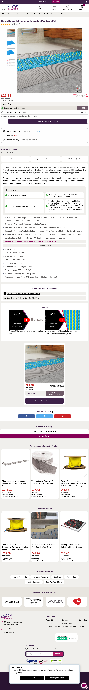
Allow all (31, 678)
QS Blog (49, 623)
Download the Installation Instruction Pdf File (23, 294)
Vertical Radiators (33, 582)
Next (86, 2)
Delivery (65, 620)
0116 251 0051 (9, 633)
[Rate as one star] (47, 431)
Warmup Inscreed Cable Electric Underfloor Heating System (43, 546)
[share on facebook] (26, 416)
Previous (2, 2)
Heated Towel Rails (20, 577)
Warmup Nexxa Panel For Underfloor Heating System (71, 546)
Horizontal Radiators (40, 577)
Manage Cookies (57, 678)
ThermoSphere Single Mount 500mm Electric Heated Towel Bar (14, 483)
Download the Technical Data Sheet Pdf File (23, 298)
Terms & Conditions (69, 627)
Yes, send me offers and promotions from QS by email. (45, 649)
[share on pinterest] (62, 416)
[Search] (40, 7)
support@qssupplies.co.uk (14, 629)
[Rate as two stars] (48, 431)
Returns (82, 627)
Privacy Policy (67, 623)
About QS (49, 620)
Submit (57, 654)
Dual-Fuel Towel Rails (54, 582)
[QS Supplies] (13, 7)
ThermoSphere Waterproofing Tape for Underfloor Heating (43, 482)
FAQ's (81, 623)
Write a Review (44, 436)
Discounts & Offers (53, 627)
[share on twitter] (44, 416)
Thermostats (71, 577)
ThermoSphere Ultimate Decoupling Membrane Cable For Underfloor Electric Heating (73, 483)
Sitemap (49, 630)
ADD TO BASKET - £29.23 (48, 121)
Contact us (83, 620)
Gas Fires (57, 577)
